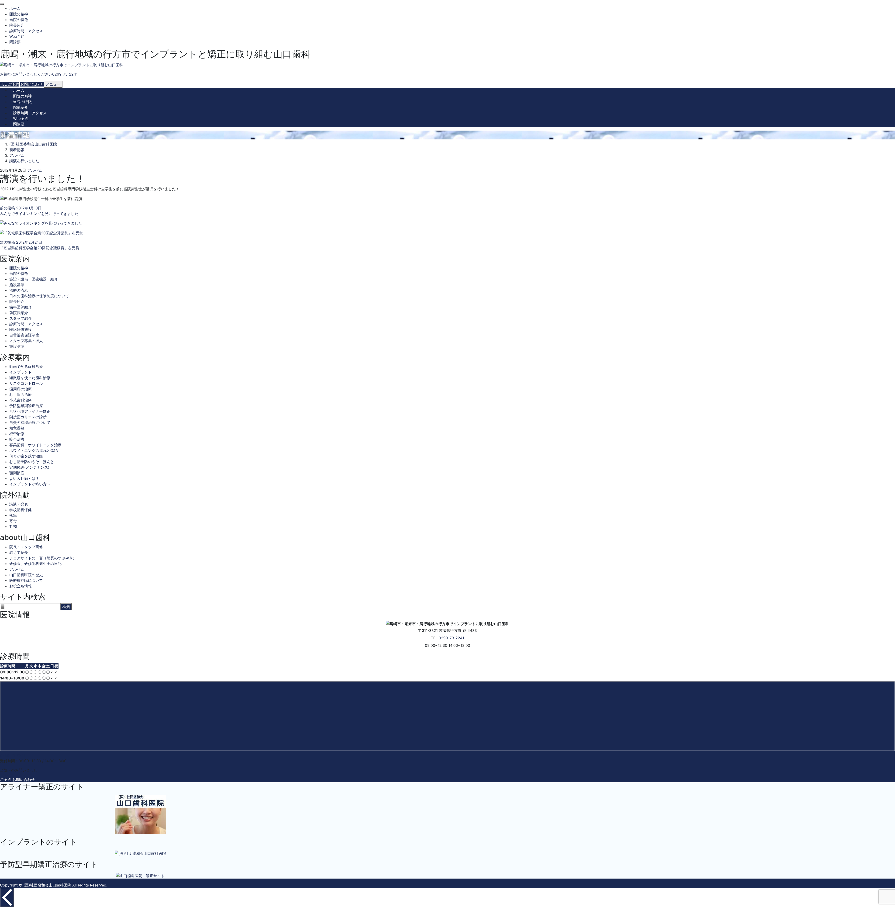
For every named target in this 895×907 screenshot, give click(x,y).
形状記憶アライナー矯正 (29, 411)
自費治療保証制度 (24, 335)
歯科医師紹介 (20, 307)
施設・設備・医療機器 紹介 (33, 279)
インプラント (20, 372)
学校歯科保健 (20, 509)
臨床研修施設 (20, 329)
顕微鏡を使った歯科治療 (29, 377)
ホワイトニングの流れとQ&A (33, 450)
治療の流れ (18, 290)
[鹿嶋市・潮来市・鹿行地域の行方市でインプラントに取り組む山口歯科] (61, 65)
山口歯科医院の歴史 (26, 574)
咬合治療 (16, 439)
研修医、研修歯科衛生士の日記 (35, 563)
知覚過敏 (16, 428)
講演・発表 (18, 504)
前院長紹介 (18, 312)
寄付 (13, 521)
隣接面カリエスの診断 (28, 417)
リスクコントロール (26, 383)
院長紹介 (16, 25)
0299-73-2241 (451, 638)
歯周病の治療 (20, 389)
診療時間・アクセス (26, 30)
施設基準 (16, 284)
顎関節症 (16, 473)
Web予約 (16, 36)
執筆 (13, 515)
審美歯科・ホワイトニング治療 (35, 445)
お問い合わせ (23, 779)
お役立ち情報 (20, 586)
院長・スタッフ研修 (26, 546)
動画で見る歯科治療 (26, 366)
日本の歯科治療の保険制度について (39, 296)
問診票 (15, 42)
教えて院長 (18, 552)
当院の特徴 (18, 19)
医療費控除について (26, 580)
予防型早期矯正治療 (26, 405)
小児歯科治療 (20, 400)
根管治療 (16, 433)
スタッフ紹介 (20, 318)
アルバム (34, 170)
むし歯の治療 (20, 394)
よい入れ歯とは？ (24, 478)
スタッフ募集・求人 (26, 340)
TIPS (13, 526)
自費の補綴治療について (29, 422)
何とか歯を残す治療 (26, 456)
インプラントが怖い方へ (29, 484)
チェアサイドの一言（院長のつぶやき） (42, 558)
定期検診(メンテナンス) (29, 467)
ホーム (15, 8)
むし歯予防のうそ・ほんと (31, 461)
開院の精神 (18, 14)
